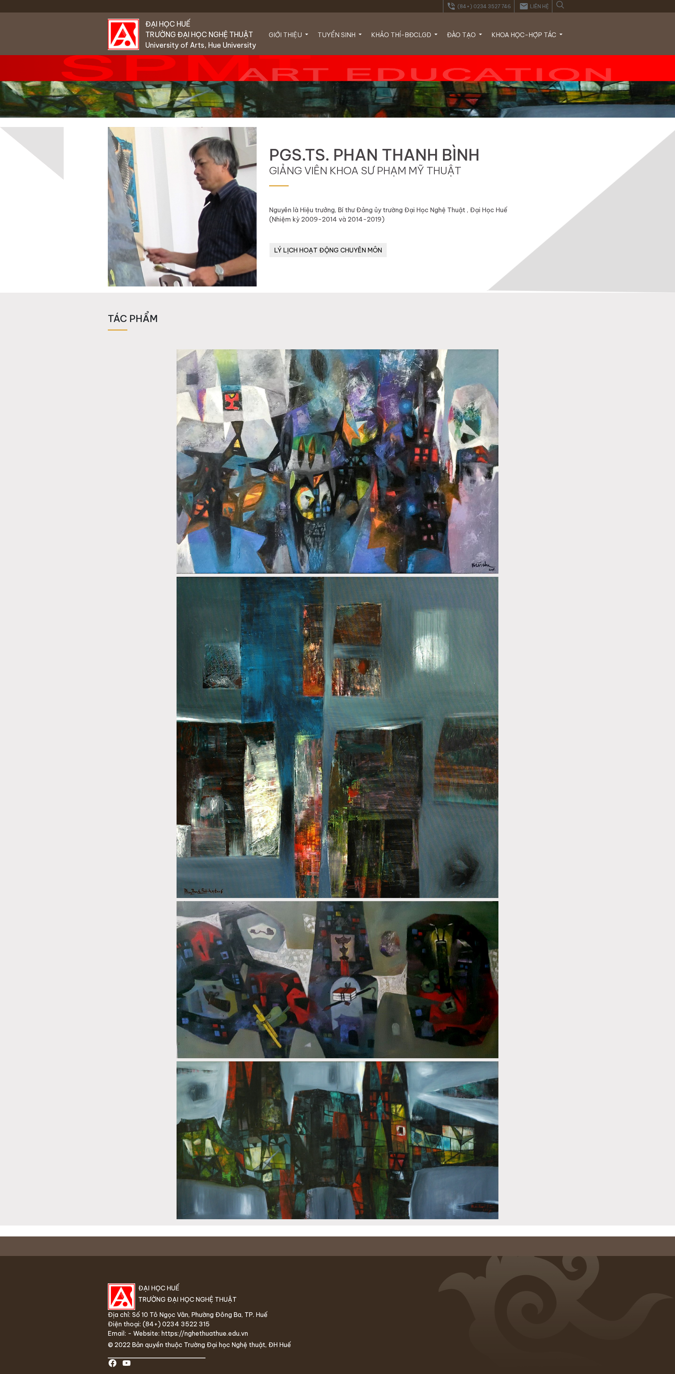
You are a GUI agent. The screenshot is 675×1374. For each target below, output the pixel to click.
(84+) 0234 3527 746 (478, 6)
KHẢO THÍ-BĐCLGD (402, 35)
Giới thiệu (286, 35)
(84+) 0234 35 (166, 1324)
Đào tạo (462, 35)
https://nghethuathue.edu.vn (204, 1333)
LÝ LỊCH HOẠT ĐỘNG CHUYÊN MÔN (328, 250)
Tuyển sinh (337, 35)
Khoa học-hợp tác (524, 35)
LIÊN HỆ (534, 6)
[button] (559, 4)
